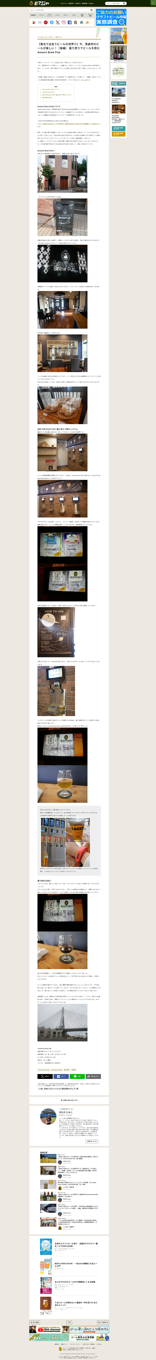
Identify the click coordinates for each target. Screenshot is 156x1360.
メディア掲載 (90, 15)
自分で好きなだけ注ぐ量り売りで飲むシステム (57, 95)
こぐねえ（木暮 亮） (69, 1187)
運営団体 (71, 3)
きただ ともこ (66, 1112)
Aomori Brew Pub (44, 1070)
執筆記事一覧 (91, 1141)
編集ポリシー (64, 1344)
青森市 (74, 1070)
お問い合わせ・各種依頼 (89, 1344)
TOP (69, 1322)
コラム (74, 15)
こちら (84, 80)
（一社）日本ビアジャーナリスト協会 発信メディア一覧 (57, 1089)
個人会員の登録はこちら (118, 133)
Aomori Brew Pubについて (50, 89)
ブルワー (65, 15)
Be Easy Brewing (56, 1070)
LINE (79, 1076)
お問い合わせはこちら (70, 1100)
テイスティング (49, 15)
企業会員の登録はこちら (118, 128)
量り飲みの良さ (47, 97)
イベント (41, 15)
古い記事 (36, 1322)
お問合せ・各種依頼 (81, 3)
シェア (63, 1076)
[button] (109, 24)
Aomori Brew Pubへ (48, 92)
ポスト (47, 1076)
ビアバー (57, 15)
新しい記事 (102, 1322)
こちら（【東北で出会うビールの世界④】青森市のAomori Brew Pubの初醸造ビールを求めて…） (69, 124)
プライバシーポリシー (75, 1344)
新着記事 (33, 15)
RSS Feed (99, 1344)
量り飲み (67, 1070)
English (91, 3)
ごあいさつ (63, 3)
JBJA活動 (82, 15)
